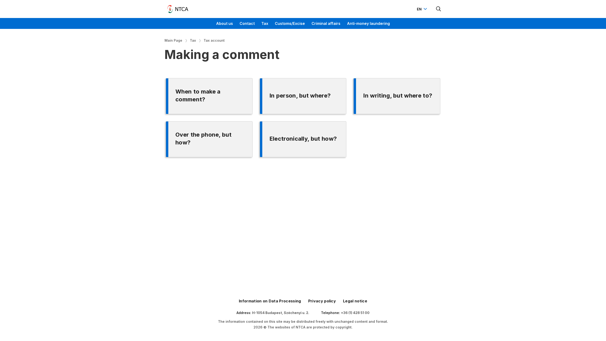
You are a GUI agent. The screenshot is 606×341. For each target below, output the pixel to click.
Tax (264, 23)
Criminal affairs (326, 23)
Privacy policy (322, 301)
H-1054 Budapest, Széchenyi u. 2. (280, 313)
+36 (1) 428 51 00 (355, 313)
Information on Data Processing (270, 301)
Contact (247, 23)
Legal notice (355, 301)
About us (224, 23)
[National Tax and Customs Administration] (178, 9)
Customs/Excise (290, 23)
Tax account (214, 40)
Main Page (173, 40)
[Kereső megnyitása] (438, 9)
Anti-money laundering (368, 23)
